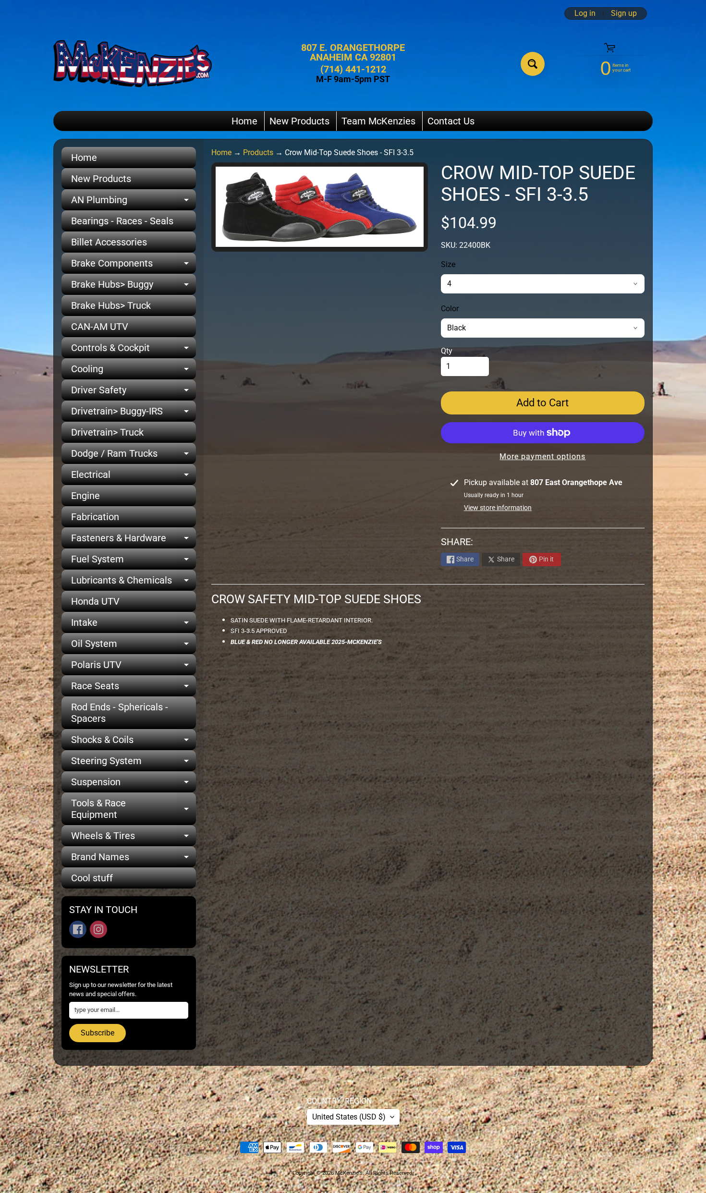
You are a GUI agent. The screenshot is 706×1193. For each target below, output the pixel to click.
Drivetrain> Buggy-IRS (133, 413)
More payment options (542, 456)
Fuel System (133, 561)
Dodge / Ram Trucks (133, 456)
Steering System (133, 763)
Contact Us (451, 121)
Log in (585, 13)
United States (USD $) (349, 1116)
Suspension (133, 784)
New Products (299, 121)
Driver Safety (133, 392)
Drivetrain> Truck (107, 432)
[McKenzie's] (132, 63)
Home (244, 121)
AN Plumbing (133, 202)
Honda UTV (95, 601)
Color (450, 308)
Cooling (133, 371)
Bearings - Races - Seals (122, 221)
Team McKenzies (378, 121)
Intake (133, 625)
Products (258, 152)
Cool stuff (92, 878)
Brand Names (133, 859)
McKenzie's (349, 1173)
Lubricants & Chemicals (133, 582)
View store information (498, 507)
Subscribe (97, 1032)
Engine (85, 495)
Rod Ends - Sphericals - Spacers (119, 712)
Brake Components (133, 265)
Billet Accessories (109, 242)
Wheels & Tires (133, 838)
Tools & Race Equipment (133, 809)
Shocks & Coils (133, 742)
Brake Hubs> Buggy (133, 287)
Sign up (624, 13)
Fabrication (95, 517)
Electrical (133, 477)
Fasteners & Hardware (133, 540)
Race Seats (133, 688)
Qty (446, 350)
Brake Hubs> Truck (111, 305)
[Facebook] (77, 929)
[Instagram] (98, 929)
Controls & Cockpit (133, 350)
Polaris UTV (133, 667)
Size (448, 264)
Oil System (133, 646)
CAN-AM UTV (99, 326)
